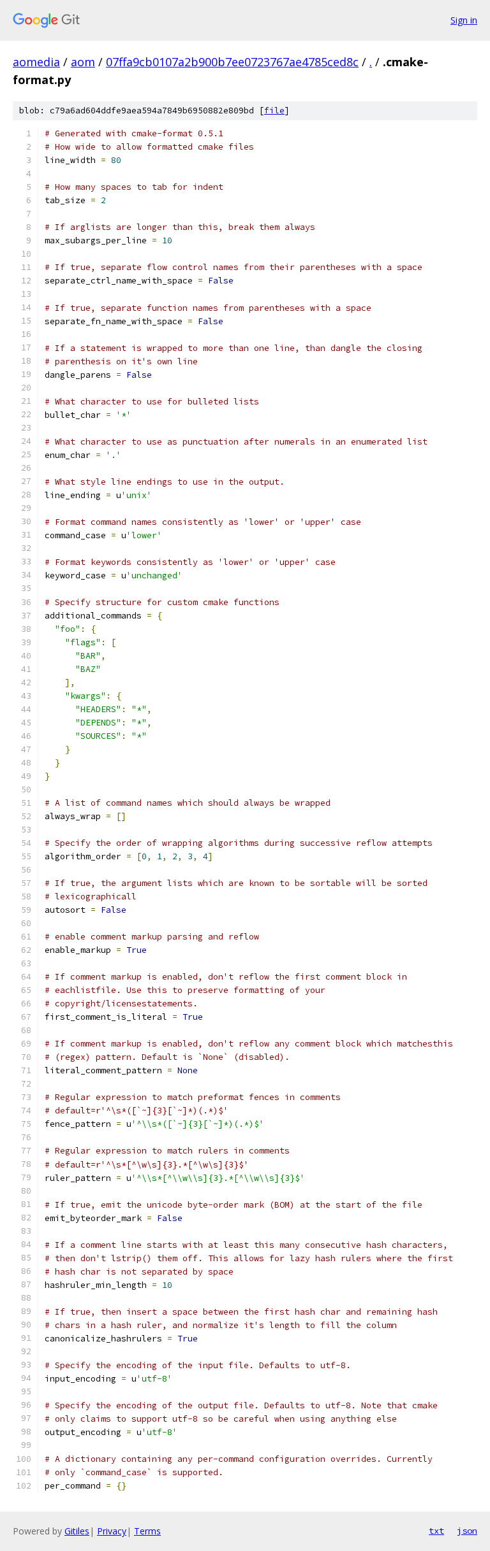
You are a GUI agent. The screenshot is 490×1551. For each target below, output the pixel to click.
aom (83, 61)
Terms (147, 1531)
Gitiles (76, 1531)
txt (436, 1530)
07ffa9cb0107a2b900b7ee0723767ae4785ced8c (232, 61)
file (274, 110)
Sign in (463, 20)
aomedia (36, 61)
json (467, 1530)
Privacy (111, 1531)
